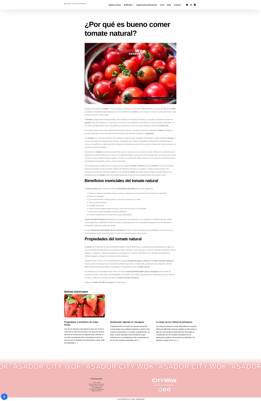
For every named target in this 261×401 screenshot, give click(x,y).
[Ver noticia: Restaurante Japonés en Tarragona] (130, 305)
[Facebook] (187, 5)
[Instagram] (191, 5)
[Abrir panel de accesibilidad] (4, 396)
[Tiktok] (195, 5)
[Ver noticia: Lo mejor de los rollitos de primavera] (176, 305)
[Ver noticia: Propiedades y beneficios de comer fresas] (84, 305)
